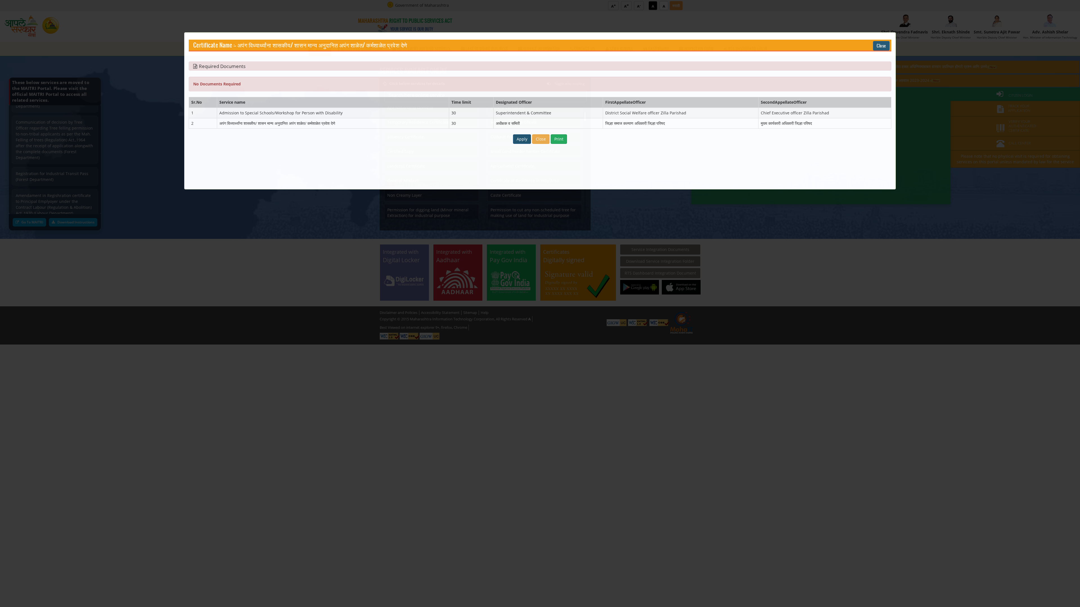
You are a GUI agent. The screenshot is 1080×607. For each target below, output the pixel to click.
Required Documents (222, 66)
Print (558, 139)
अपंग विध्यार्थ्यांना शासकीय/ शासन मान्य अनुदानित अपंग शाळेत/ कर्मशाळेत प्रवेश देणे (322, 45)
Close (881, 46)
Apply (522, 139)
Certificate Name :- (214, 45)
